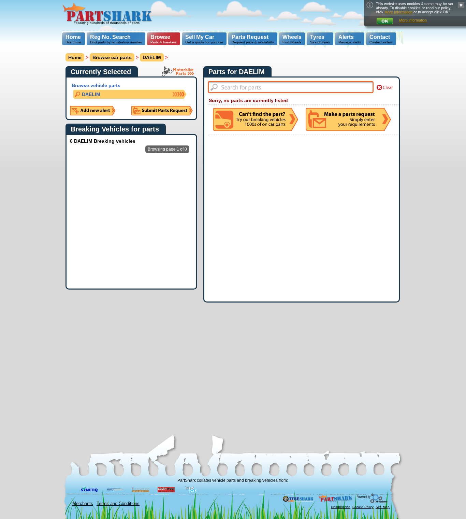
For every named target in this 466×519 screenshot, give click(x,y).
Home (73, 37)
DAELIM (152, 57)
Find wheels (292, 39)
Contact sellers (381, 39)
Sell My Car (199, 37)
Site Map (383, 507)
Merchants (82, 503)
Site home (73, 39)
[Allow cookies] (385, 21)
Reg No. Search (110, 37)
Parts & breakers (163, 39)
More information (413, 20)
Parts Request (250, 37)
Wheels (292, 37)
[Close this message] (461, 5)
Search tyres (320, 39)
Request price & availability (253, 39)
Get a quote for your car (204, 39)
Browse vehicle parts (96, 85)
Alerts (346, 37)
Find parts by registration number (116, 39)
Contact (379, 37)
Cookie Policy (363, 507)
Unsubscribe (340, 507)
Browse (160, 37)
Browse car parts (112, 57)
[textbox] (291, 87)
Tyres (317, 37)
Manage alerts (349, 39)
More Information (398, 12)
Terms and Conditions (118, 503)
